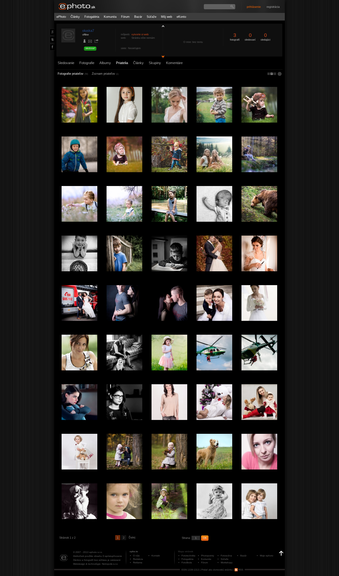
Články (75, 16)
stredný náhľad (275, 74)
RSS (240, 569)
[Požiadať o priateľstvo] (84, 41)
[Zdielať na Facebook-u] (52, 47)
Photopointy (207, 555)
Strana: (186, 538)
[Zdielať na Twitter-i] (52, 39)
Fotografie (86, 63)
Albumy (105, 63)
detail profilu (162, 57)
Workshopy (226, 562)
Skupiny (155, 63)
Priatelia (122, 63)
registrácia (273, 7)
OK (205, 538)
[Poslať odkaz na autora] (96, 41)
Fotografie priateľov (73, 73)
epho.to (134, 551)
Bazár (138, 16)
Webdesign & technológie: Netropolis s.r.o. (95, 564)
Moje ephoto (266, 555)
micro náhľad (269, 74)
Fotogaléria (91, 16)
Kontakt (156, 555)
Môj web (166, 16)
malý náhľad (272, 74)
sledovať (90, 48)
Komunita (110, 16)
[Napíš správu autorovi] (90, 42)
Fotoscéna (226, 555)
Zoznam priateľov (105, 73)
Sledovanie (66, 63)
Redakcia (138, 559)
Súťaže (151, 16)
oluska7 (88, 30)
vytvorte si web (140, 34)
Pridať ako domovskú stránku (216, 569)
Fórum (125, 16)
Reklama (137, 562)
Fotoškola (186, 562)
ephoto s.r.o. (96, 552)
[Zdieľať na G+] (52, 32)
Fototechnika (188, 555)
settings (279, 74)
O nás (136, 555)
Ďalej (132, 537)
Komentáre (174, 63)
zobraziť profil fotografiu (162, 26)
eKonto (181, 16)
